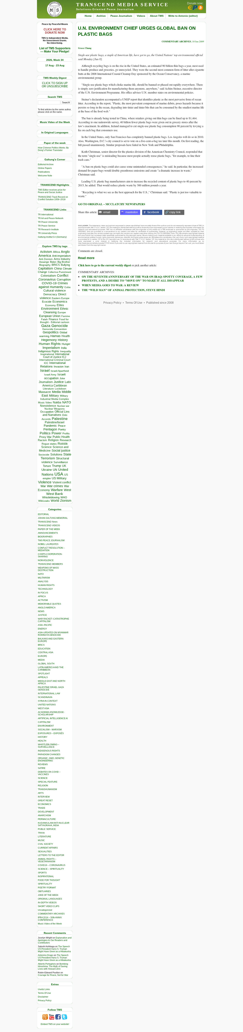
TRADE (41, 808)
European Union (49, 316)
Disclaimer (43, 997)
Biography (45, 265)
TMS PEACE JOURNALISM (51, 540)
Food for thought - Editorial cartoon (54, 321)
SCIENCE (42, 778)
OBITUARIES (44, 891)
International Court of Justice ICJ (56, 355)
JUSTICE (42, 615)
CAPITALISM (44, 722)
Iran (67, 366)
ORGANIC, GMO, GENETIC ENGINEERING (51, 759)
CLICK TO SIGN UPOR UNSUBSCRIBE (55, 85)
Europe (62, 312)
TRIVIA (41, 833)
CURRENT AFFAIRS (48, 848)
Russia (62, 443)
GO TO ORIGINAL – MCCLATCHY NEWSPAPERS (111, 204)
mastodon (131, 212)
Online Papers (45, 168)
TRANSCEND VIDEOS (49, 525)
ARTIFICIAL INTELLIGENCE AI (53, 718)
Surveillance (61, 462)
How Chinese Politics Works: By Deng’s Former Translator (53, 148)
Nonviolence (48, 405)
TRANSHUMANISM (47, 789)
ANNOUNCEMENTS (48, 533)
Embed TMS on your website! (55, 1024)
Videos (141, 15)
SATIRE (41, 768)
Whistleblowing (50, 497)
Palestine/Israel (54, 422)
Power (56, 433)
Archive (101, 15)
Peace (61, 425)
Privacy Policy (44, 1000)
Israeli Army (50, 374)
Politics (45, 433)
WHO (63, 497)
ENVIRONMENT (46, 726)
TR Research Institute (48, 229)
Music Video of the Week (50, 923)
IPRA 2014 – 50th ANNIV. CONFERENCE (50, 918)
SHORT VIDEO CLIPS (48, 906)
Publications (44, 172)
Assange (44, 262)
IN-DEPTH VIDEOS (47, 902)
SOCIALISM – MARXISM (50, 729)
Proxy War (45, 436)
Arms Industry (62, 259)
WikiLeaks (44, 501)
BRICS (56, 264)
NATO (66, 402)
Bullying (65, 264)
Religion (53, 440)
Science (46, 447)
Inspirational (47, 354)
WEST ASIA (43, 708)
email (106, 212)
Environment (50, 308)
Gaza (45, 326)
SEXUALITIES (45, 851)
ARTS (41, 793)
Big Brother (63, 261)
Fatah (44, 319)
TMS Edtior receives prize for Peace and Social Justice (52, 191)
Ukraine (46, 469)
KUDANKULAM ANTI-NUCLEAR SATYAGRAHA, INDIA (53, 824)
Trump (56, 466)
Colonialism (48, 275)
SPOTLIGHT (44, 673)
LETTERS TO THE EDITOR (51, 855)
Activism (46, 252)
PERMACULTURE (47, 819)
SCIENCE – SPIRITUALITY (51, 869)
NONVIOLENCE (46, 560)
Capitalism (45, 268)
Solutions (56, 454)
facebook (153, 212)
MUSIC (41, 840)
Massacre (45, 391)
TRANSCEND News (47, 522)
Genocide (59, 326)
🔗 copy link (173, 212)
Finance (53, 319)
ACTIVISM (43, 600)
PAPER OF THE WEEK (49, 529)
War (43, 486)
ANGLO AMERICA (47, 607)
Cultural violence (54, 290)
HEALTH (42, 741)
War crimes (55, 486)
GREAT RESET (45, 800)
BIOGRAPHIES (45, 536)
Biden (53, 261)
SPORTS (42, 872)
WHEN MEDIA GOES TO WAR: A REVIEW (110, 285)
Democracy (50, 294)
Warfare (57, 490)
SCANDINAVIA (45, 697)
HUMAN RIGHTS (46, 585)
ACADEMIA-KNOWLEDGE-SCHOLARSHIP (51, 713)
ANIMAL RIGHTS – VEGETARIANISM (47, 860)
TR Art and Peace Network (50, 218)
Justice (59, 382)
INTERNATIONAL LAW (49, 693)
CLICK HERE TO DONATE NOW (55, 31)
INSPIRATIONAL (46, 876)
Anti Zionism (46, 259)
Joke (62, 378)
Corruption (64, 279)
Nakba (57, 402)
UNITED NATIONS (47, 704)
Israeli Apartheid (60, 370)
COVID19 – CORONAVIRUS (51, 865)
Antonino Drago (45, 955)
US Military (59, 478)
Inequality (65, 351)
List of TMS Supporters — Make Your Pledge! (54, 50)
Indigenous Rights (48, 351)
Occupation (47, 411)
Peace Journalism (121, 15)
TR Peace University (48, 222)
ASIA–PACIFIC (45, 625)
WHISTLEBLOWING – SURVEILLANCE (48, 745)
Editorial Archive (46, 164)
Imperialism (51, 348)
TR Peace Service (46, 226)
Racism (42, 440)
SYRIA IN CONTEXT (47, 701)
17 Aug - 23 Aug (54, 65)
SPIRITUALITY (45, 884)
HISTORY (42, 737)
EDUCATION (44, 648)
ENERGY (42, 629)
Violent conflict (61, 482)
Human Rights (50, 344)
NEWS (41, 611)
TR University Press (47, 233)
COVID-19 (49, 283)
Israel (45, 370)
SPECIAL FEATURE (47, 782)
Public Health (61, 436)
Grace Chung (84, 48)
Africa (56, 251)
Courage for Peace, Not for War (53, 975)
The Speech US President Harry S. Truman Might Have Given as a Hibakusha (54, 949)
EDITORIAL (43, 514)
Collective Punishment (59, 272)
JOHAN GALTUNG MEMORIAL (53, 518)
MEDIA (41, 660)
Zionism (65, 500)
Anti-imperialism (61, 255)
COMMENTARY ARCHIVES (51, 914)
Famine (65, 316)
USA (58, 474)
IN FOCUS (43, 592)
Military (54, 395)
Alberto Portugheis (47, 964)
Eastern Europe (60, 298)
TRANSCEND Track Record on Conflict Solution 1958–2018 (53, 198)
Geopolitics (51, 332)
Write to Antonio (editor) (183, 15)
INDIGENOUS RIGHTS (49, 751)
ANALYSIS (43, 581)
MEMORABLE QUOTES (49, 604)
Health (66, 336)
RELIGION (43, 785)
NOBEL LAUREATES (48, 544)
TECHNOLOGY (45, 589)
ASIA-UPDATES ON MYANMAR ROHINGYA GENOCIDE (53, 633)
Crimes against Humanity (53, 285)
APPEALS (43, 677)
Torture (47, 465)
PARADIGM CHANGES (49, 754)
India (64, 347)
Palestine (60, 419)
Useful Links (44, 989)
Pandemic (50, 425)
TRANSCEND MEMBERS (50, 564)
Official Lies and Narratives (56, 413)
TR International (45, 214)
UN (55, 469)
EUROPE (42, 656)
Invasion (59, 366)
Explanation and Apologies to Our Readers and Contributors (55, 940)
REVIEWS (43, 764)
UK (64, 465)
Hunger (66, 344)
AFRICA (42, 596)
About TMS (156, 15)
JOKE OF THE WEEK (48, 895)
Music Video (45, 402)
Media (56, 392)
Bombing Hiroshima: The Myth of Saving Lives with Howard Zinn (53, 966)
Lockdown (60, 388)
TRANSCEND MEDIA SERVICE (122, 4)
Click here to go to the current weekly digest (104, 265)
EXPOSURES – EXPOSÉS (51, 733)
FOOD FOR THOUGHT (49, 880)
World (55, 500)
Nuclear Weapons (54, 408)
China (58, 268)
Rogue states (49, 443)
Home (88, 15)
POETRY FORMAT (47, 887)
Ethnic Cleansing (56, 310)
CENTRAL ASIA (45, 652)
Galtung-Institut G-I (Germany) (52, 237)
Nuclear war (63, 406)
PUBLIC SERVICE (47, 829)
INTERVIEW (44, 797)
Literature (48, 388)
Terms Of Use (44, 993)
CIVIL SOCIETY (45, 844)
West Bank (54, 494)
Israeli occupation (55, 376)
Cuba (67, 287)
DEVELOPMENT (46, 811)
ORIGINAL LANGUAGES (50, 899)
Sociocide (43, 454)
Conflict (62, 275)
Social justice (61, 450)
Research (65, 440)
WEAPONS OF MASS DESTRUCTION (48, 569)
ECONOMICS (44, 804)
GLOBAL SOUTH (46, 663)
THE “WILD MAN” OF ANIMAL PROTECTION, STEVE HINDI (123, 290)
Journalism (46, 381)
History (63, 340)
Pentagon (50, 429)
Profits (66, 433)
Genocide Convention (54, 329)
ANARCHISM (44, 815)
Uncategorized (45, 910)
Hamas (55, 336)
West (67, 490)
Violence (44, 482)
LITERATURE (44, 836)
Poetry (62, 429)
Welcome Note (45, 175)
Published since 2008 (160, 302)
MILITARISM (44, 578)
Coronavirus (47, 279)
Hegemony (49, 340)
